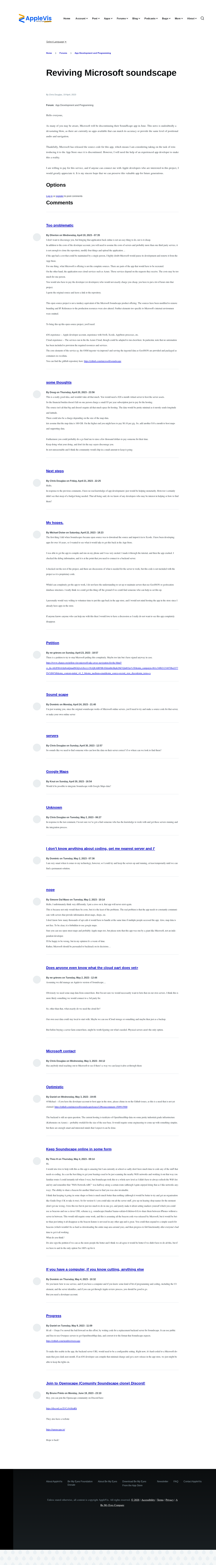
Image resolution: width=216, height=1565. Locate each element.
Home (49, 53)
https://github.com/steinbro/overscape (63, 1340)
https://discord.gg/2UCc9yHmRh (61, 1408)
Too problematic (59, 225)
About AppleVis (54, 1481)
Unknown (54, 807)
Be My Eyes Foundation (80, 1481)
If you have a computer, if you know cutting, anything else (95, 1269)
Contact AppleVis (193, 1481)
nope (50, 890)
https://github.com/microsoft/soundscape (102, 361)
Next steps (55, 471)
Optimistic (54, 1087)
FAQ (176, 1481)
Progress (53, 1316)
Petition (52, 643)
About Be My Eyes (107, 1481)
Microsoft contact (61, 1051)
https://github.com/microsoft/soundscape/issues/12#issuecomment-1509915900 (91, 1106)
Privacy (170, 1499)
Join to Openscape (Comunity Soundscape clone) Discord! (95, 1383)
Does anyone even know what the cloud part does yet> (92, 968)
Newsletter (162, 1481)
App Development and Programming (93, 53)
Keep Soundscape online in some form (79, 1149)
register (60, 196)
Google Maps (57, 771)
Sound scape (57, 694)
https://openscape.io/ (55, 1429)
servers (52, 736)
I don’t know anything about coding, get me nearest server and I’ (100, 849)
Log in (49, 196)
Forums (63, 53)
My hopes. (54, 523)
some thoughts (59, 382)
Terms (160, 1499)
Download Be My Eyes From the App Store (134, 1483)
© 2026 (135, 1499)
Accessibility (148, 1499)
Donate (71, 1485)
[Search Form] (202, 18)
